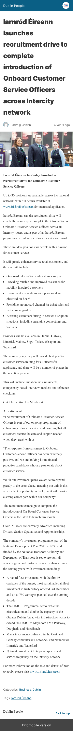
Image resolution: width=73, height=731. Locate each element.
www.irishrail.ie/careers (18, 206)
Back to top (63, 713)
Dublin (36, 689)
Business (25, 689)
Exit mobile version (36, 725)
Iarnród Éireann (21, 698)
